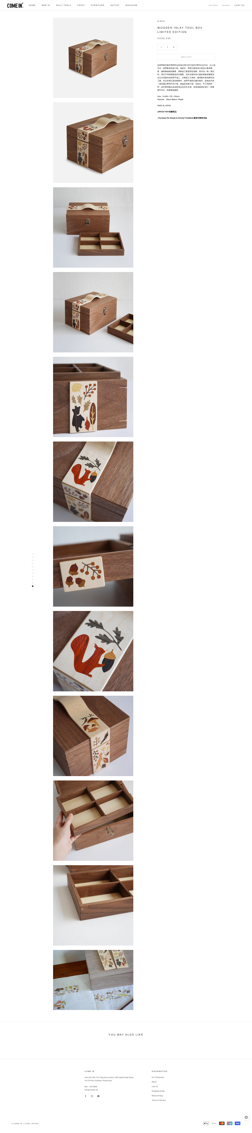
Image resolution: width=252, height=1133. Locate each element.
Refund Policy (157, 1095)
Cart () (240, 5)
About (154, 1082)
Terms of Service (159, 1100)
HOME (32, 5)
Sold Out (186, 57)
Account (213, 5)
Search (226, 5)
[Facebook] (85, 1095)
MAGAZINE (131, 5)
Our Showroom (158, 1077)
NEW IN (46, 5)
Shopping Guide (158, 1091)
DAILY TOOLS (63, 5)
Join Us (155, 1086)
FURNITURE (97, 5)
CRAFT (81, 5)
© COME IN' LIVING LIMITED (25, 1123)
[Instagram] (92, 1095)
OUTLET (115, 5)
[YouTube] (98, 1095)
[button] (246, 1118)
